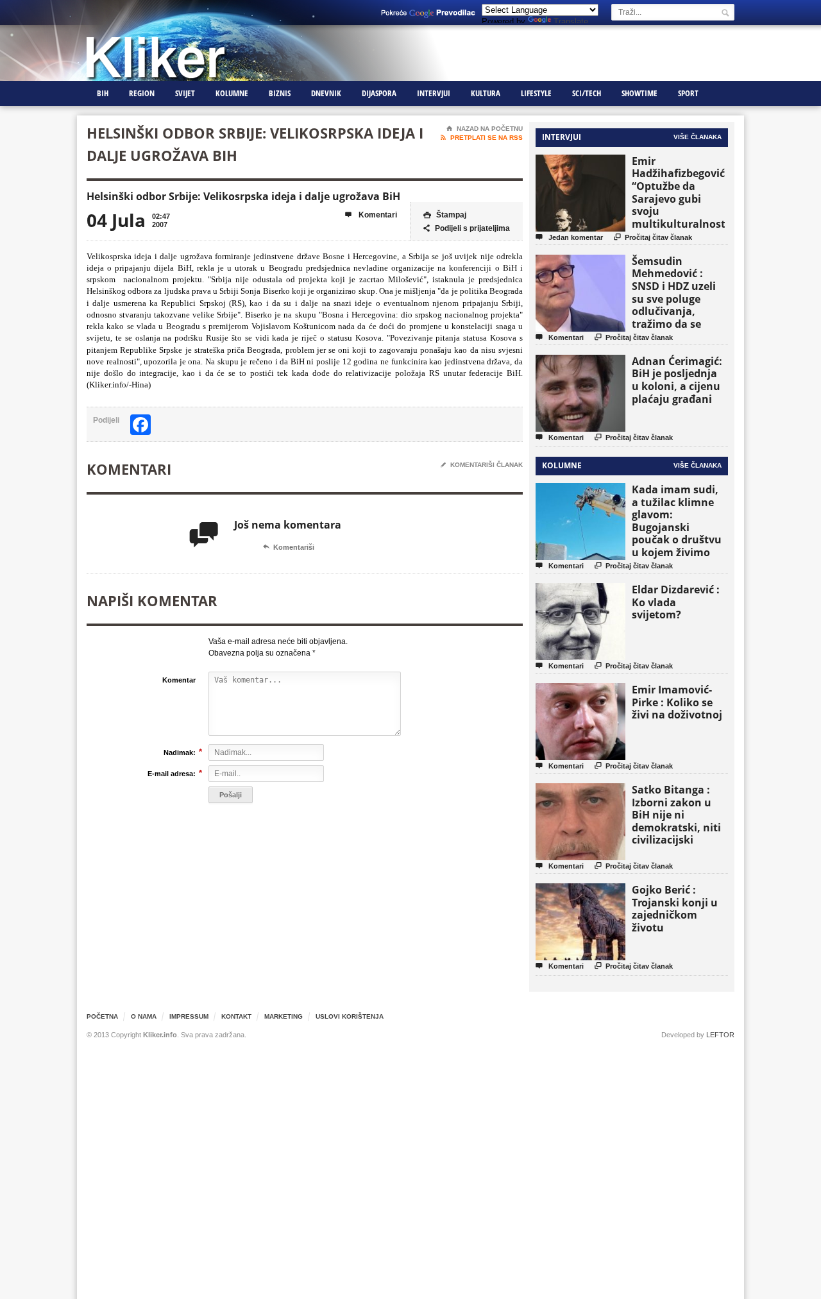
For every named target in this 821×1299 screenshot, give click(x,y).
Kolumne (232, 93)
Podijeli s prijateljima (466, 228)
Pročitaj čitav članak (653, 237)
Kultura (485, 93)
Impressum (188, 1016)
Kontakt (236, 1016)
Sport (688, 93)
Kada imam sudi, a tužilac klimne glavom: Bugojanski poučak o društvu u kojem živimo (677, 520)
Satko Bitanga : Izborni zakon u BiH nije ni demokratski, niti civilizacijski (676, 815)
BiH (102, 93)
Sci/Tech (586, 93)
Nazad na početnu (484, 128)
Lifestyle (536, 93)
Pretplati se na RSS (482, 137)
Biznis (280, 93)
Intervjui (433, 93)
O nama (144, 1016)
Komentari (371, 214)
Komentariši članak (482, 464)
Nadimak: (180, 752)
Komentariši (288, 547)
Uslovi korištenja (350, 1016)
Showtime (639, 93)
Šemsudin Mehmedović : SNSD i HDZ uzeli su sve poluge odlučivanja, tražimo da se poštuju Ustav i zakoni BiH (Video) (678, 305)
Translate (571, 21)
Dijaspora (379, 93)
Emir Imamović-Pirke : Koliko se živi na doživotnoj (677, 702)
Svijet (185, 93)
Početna (102, 1016)
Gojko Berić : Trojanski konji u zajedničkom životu (675, 909)
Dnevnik (326, 93)
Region (142, 93)
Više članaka (697, 136)
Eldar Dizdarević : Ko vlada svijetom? (676, 602)
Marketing (283, 1016)
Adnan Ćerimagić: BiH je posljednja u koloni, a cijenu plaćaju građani (677, 380)
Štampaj (444, 214)
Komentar (179, 680)
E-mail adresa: (172, 773)
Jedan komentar (569, 237)
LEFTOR (720, 1035)
